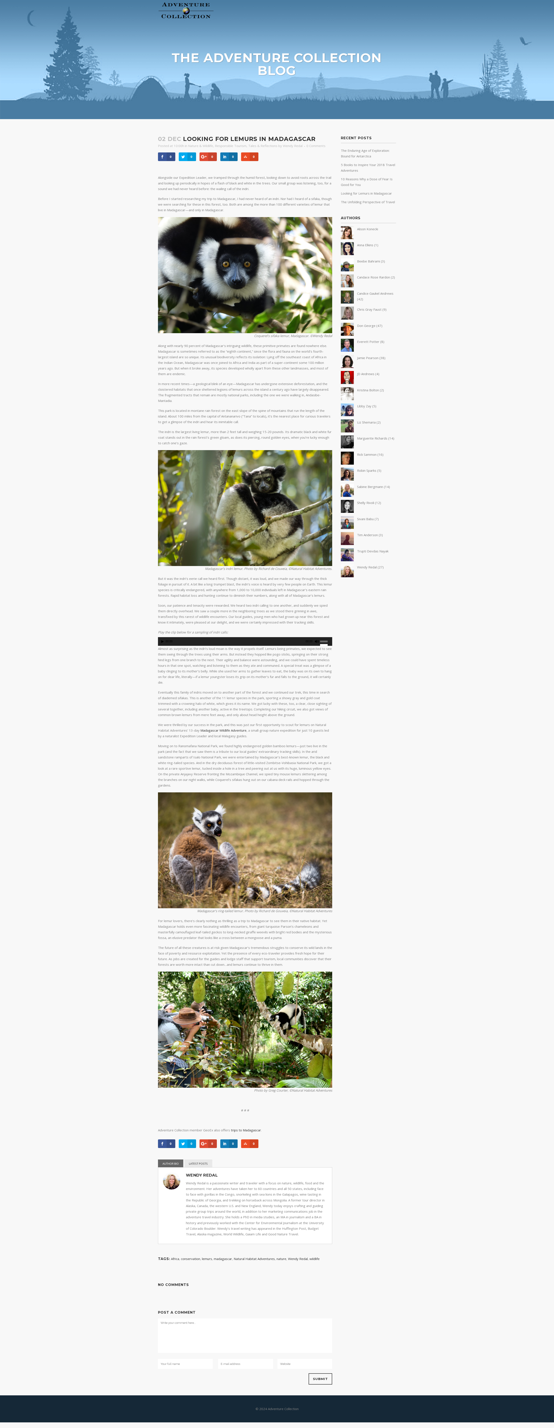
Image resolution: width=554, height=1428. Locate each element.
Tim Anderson (367, 535)
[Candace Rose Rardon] (347, 286)
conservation (190, 1259)
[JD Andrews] (347, 383)
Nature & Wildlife (200, 146)
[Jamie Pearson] (347, 367)
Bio (176, 1164)
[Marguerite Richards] (347, 447)
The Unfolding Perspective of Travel (368, 202)
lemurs (207, 1259)
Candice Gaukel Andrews (375, 293)
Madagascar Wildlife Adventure (223, 730)
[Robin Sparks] (347, 479)
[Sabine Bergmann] (347, 495)
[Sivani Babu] (347, 528)
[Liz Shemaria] (347, 431)
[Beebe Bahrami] (347, 270)
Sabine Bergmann (370, 487)
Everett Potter (368, 341)
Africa (175, 1259)
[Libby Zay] (347, 415)
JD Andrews (365, 374)
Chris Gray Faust (369, 309)
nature (281, 1259)
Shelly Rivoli (365, 503)
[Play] (162, 641)
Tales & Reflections (262, 146)
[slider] (326, 641)
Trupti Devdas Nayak (372, 551)
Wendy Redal (293, 146)
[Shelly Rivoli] (347, 511)
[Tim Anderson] (347, 544)
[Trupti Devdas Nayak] (347, 560)
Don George (366, 325)
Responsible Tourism (230, 146)
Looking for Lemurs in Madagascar (366, 193)
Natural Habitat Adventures (254, 1259)
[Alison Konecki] (347, 238)
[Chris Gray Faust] (347, 318)
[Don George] (347, 334)
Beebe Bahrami (368, 261)
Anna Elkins (365, 245)
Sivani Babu (365, 519)
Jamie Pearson (367, 358)
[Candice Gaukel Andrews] (347, 302)
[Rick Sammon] (347, 463)
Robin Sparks (366, 470)
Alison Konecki (367, 229)
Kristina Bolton (368, 390)
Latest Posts (198, 1164)
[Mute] (317, 641)
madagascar (223, 1259)
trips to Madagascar (246, 1130)
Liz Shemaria (366, 422)
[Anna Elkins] (347, 254)
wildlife (314, 1259)
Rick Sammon (367, 454)
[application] (245, 642)
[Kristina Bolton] (347, 399)
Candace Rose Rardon (373, 277)
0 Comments (315, 146)
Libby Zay (364, 406)
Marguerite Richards (372, 438)
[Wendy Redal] (347, 576)
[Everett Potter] (347, 350)
